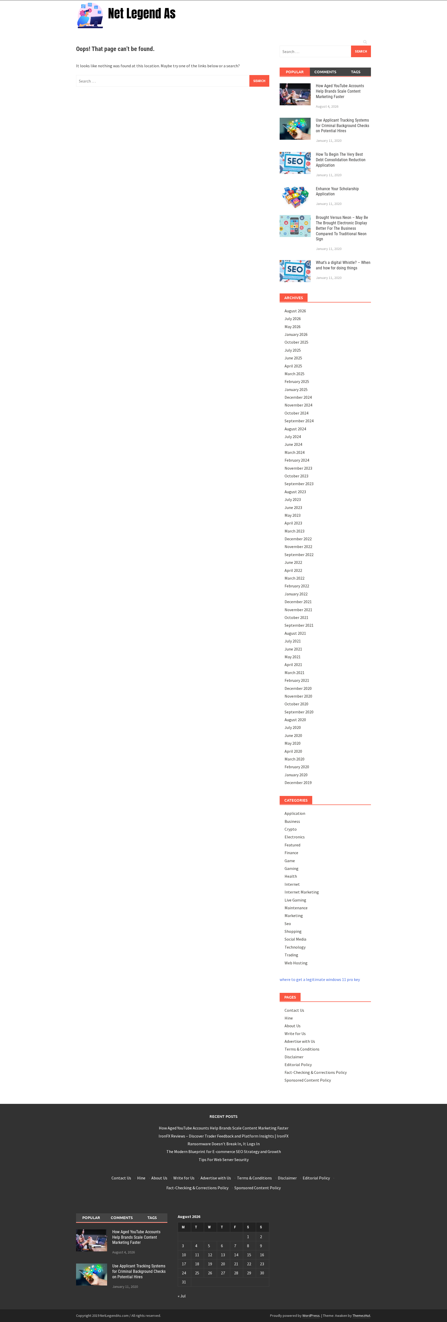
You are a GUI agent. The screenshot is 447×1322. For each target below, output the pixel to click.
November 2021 (298, 609)
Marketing (294, 915)
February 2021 (297, 680)
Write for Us (295, 1033)
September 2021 (299, 625)
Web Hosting (296, 962)
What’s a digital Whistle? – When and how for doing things (343, 265)
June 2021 (293, 649)
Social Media (295, 939)
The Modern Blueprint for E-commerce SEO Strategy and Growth (223, 1151)
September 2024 (299, 420)
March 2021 (294, 672)
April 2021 (293, 664)
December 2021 (298, 601)
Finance (291, 852)
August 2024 (295, 428)
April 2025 (293, 365)
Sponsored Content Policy (308, 1080)
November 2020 (298, 696)
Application (295, 813)
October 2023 (296, 475)
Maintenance (296, 907)
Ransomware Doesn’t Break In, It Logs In (224, 1143)
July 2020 (293, 727)
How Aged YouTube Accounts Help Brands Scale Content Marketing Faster (340, 91)
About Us (293, 1025)
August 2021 (295, 633)
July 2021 (293, 641)
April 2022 (293, 570)
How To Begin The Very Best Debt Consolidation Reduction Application (341, 160)
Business (292, 821)
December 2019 (298, 782)
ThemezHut (361, 1315)
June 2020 (293, 735)
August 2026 (295, 310)
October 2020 (296, 703)
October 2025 (296, 342)
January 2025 (296, 389)
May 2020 (293, 743)
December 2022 (298, 538)
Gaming (292, 868)
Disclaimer (294, 1056)
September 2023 (299, 483)
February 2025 (297, 381)
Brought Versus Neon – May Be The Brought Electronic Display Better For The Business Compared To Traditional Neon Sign (342, 228)
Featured (292, 844)
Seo (288, 923)
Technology (295, 947)
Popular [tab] (295, 71)
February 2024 (297, 460)
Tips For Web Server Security (224, 1159)
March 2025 (294, 373)
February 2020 (297, 766)
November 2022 (298, 546)
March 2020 (294, 759)
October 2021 (296, 617)
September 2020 (299, 711)
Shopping (293, 931)
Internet (292, 884)
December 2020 (298, 688)
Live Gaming (295, 900)
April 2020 (293, 751)
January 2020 (296, 774)
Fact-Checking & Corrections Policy (316, 1072)
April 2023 (293, 523)
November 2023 (298, 468)
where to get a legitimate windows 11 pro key (320, 979)
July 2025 (293, 350)
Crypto (291, 829)
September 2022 (299, 554)
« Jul (182, 1295)
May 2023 (293, 515)
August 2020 (295, 719)
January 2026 (296, 334)
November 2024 (298, 405)
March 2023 (294, 531)
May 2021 (293, 656)
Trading (291, 954)
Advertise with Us (300, 1041)
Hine (289, 1018)
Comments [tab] (325, 71)
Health (291, 876)
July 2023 (293, 499)
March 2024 (294, 452)
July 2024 (293, 436)
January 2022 (296, 593)
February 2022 (297, 585)
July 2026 (293, 318)
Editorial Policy (298, 1064)
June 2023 (293, 507)
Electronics (295, 836)
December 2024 (298, 397)
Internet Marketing (302, 892)
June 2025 (293, 357)
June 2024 (293, 444)
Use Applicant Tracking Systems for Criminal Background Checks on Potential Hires (342, 126)
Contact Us (294, 1010)
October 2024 (296, 413)
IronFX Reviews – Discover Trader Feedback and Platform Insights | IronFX (223, 1136)
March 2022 (294, 578)
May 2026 (293, 326)
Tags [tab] (355, 71)
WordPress (311, 1315)
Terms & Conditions (302, 1049)
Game (290, 860)
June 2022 (293, 562)
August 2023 (295, 491)
